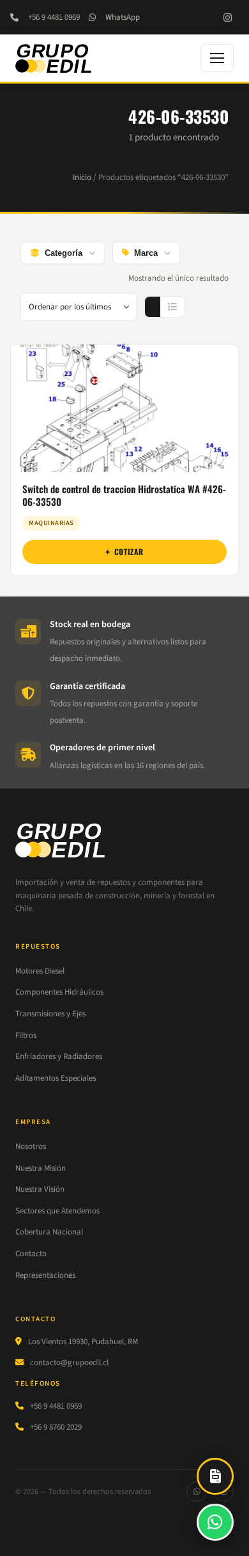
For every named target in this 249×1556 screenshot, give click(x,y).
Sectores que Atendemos (57, 1211)
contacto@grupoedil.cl (69, 1362)
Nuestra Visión (39, 1189)
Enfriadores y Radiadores (58, 1056)
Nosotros (30, 1146)
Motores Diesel (39, 971)
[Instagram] (227, 17)
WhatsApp (122, 17)
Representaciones (45, 1275)
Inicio (82, 177)
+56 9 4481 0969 (54, 17)
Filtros (25, 1035)
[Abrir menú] (217, 58)
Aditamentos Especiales (55, 1078)
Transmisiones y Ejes (50, 1013)
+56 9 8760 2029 (56, 1427)
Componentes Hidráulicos (59, 992)
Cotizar (129, 551)
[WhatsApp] (196, 1491)
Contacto (31, 1253)
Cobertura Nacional (49, 1232)
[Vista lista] (172, 307)
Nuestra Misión (40, 1168)
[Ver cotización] (215, 1476)
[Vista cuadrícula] (152, 307)
